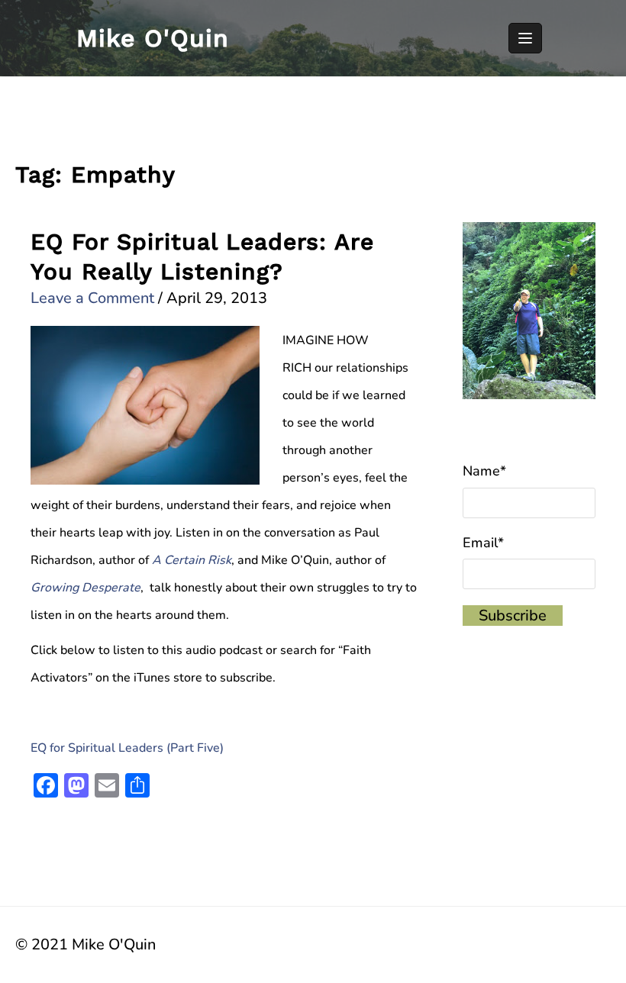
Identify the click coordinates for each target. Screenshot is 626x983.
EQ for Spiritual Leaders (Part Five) (127, 748)
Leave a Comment (92, 298)
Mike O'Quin (152, 38)
